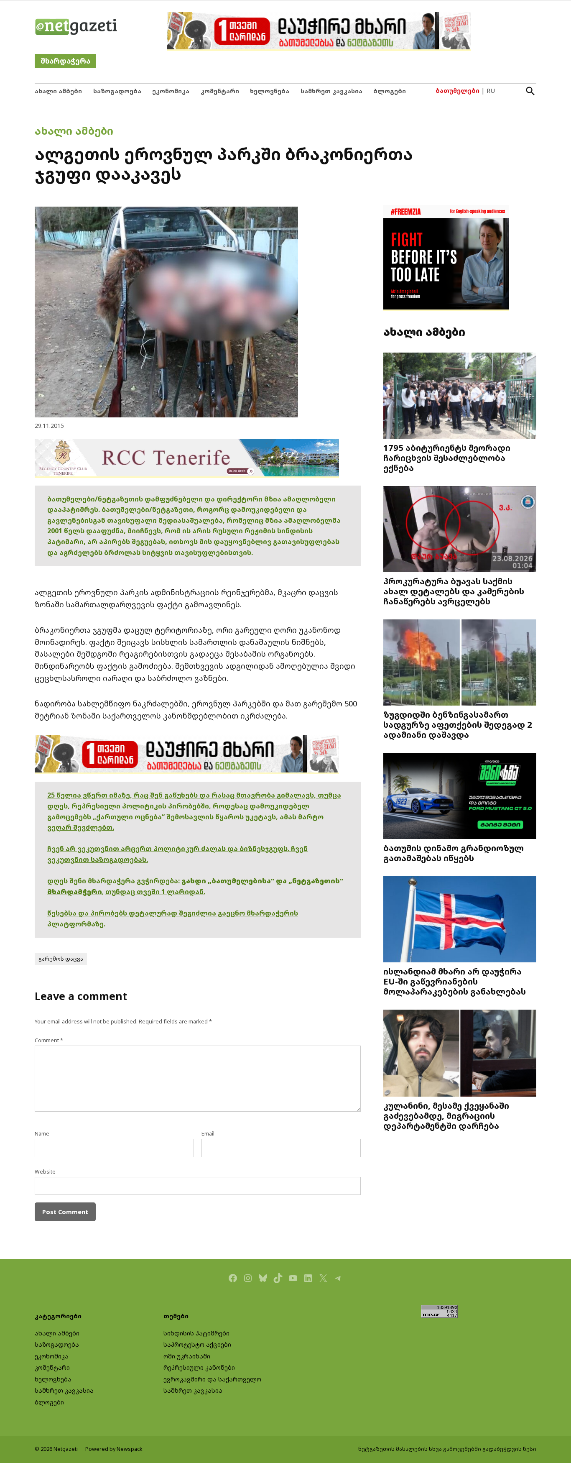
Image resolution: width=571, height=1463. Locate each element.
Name (42, 1133)
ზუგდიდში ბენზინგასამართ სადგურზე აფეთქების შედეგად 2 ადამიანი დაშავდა (457, 724)
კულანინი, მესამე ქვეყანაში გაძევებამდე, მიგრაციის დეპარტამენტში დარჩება (446, 1115)
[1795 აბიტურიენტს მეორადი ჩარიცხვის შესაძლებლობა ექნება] (459, 397)
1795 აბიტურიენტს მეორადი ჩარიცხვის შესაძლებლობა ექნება (446, 457)
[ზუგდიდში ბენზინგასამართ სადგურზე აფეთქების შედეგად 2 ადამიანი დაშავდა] (459, 663)
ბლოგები (389, 91)
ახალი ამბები (58, 91)
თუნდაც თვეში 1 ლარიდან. (155, 891)
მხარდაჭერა (65, 61)
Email (207, 1133)
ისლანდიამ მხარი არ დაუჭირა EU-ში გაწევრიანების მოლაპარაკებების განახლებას (454, 981)
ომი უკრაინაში (186, 1356)
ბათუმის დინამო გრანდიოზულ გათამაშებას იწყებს (453, 853)
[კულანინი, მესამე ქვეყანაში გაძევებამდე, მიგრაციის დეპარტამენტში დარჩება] (459, 1053)
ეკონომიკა (170, 91)
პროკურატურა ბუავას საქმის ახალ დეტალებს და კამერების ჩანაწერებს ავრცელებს (453, 591)
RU (491, 91)
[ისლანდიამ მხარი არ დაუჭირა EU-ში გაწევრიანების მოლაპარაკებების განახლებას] (459, 920)
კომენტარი (220, 91)
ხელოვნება (269, 91)
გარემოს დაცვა (60, 958)
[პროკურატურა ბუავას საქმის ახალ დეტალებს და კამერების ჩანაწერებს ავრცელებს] (459, 530)
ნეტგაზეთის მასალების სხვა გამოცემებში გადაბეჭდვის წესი (447, 1449)
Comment (49, 1040)
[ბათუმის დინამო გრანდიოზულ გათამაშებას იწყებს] (459, 797)
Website (45, 1171)
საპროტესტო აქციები (197, 1344)
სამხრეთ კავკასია (331, 91)
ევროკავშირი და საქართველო (212, 1379)
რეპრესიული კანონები (199, 1367)
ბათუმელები (457, 91)
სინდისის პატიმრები (196, 1333)
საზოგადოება (117, 91)
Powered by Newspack (114, 1449)
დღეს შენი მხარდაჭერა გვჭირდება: (114, 880)
